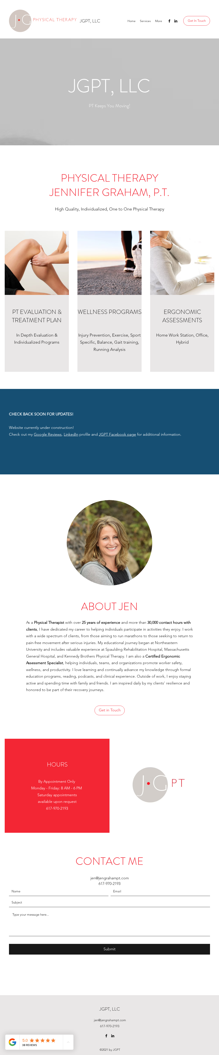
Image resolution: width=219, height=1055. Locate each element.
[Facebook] (169, 21)
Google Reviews (48, 434)
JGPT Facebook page (117, 434)
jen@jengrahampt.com (109, 878)
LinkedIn (71, 434)
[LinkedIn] (176, 21)
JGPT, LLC (90, 21)
